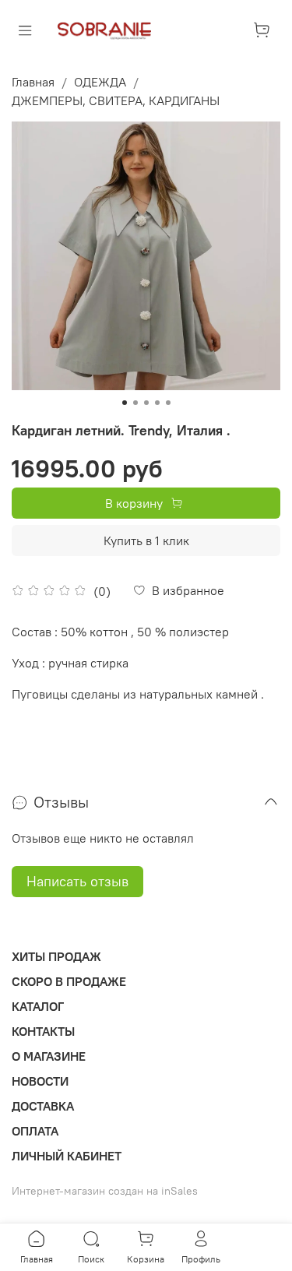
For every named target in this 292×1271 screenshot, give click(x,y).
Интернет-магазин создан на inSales (105, 1191)
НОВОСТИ (40, 1081)
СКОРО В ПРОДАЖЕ (69, 981)
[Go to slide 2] (135, 402)
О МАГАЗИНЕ (49, 1056)
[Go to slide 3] (146, 402)
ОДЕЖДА (100, 82)
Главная (33, 82)
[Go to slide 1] (124, 402)
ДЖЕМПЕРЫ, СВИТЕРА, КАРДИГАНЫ (116, 100)
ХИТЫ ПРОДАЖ (56, 956)
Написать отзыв (77, 881)
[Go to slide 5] (168, 402)
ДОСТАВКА (43, 1106)
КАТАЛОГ (38, 1006)
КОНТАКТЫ (43, 1031)
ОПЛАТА (35, 1131)
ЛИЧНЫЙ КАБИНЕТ (66, 1156)
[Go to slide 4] (157, 402)
